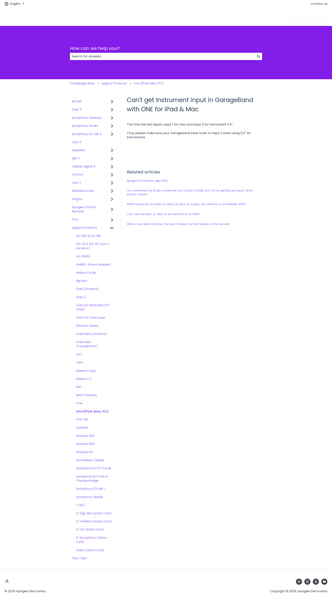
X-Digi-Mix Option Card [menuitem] (93, 513)
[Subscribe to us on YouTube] (324, 582)
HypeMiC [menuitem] (78, 150)
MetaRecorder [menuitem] (83, 191)
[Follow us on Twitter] (316, 582)
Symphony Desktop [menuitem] (87, 117)
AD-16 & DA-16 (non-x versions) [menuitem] (92, 246)
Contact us (319, 4)
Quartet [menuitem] (82, 427)
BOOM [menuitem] (76, 101)
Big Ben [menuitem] (81, 281)
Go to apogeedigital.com (305, 16)
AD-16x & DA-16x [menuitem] (88, 236)
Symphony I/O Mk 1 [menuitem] (90, 489)
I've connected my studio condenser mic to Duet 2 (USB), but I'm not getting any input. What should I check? (190, 192)
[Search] (258, 56)
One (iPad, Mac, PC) (148, 83)
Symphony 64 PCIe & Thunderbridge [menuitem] (92, 478)
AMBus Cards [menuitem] (86, 273)
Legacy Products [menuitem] (84, 227)
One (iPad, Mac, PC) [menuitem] (92, 411)
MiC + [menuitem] (76, 158)
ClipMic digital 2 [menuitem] (83, 166)
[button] (112, 102)
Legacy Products (114, 83)
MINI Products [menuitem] (86, 395)
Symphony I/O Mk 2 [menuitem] (86, 134)
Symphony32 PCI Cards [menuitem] (93, 468)
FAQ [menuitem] (75, 219)
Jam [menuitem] (79, 362)
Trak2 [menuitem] (80, 505)
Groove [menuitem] (77, 174)
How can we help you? (95, 48)
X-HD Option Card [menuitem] (90, 529)
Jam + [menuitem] (76, 183)
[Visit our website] (299, 582)
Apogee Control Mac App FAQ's (147, 181)
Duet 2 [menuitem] (81, 297)
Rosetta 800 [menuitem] (85, 444)
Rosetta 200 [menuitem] (85, 436)
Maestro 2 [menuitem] (83, 379)
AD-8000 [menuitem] (83, 256)
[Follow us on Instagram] (307, 582)
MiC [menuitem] (79, 387)
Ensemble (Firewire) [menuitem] (91, 334)
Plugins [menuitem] (77, 199)
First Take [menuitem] (79, 558)
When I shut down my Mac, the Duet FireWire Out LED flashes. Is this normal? (178, 224)
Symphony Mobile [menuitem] (89, 497)
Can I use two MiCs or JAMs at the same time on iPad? (163, 214)
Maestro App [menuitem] (86, 371)
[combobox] (162, 56)
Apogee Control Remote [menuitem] (84, 209)
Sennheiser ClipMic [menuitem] (90, 460)
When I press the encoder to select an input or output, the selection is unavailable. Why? (186, 204)
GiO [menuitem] (79, 354)
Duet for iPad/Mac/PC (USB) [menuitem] (93, 307)
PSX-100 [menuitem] (82, 419)
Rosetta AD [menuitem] (84, 452)
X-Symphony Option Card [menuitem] (91, 539)
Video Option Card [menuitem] (90, 550)
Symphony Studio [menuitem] (85, 126)
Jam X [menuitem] (76, 142)
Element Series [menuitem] (87, 325)
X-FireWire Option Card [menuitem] (94, 521)
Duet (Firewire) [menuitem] (87, 289)
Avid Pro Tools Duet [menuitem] (90, 317)
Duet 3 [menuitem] (77, 109)
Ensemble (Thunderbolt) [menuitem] (87, 344)
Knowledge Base (82, 83)
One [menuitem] (79, 403)
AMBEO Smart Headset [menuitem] (93, 264)
